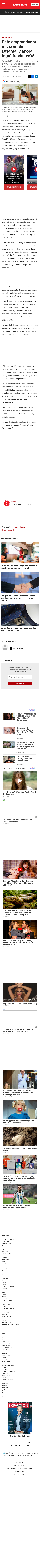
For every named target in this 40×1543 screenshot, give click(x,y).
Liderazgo (6, 1357)
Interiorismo (6, 1330)
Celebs (4, 1298)
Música (4, 1314)
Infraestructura (7, 1326)
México (4, 1261)
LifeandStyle (6, 1253)
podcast (13, 502)
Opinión (5, 1269)
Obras (4, 1247)
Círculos (5, 1281)
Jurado (4, 1397)
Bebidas (5, 1387)
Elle (3, 1293)
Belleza (5, 1284)
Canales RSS (19, 1471)
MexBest (5, 1383)
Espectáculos (7, 1277)
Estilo (4, 1306)
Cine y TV (5, 1312)
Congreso (5, 1263)
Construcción (7, 1322)
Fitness (16, 527)
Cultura (4, 1288)
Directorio (19, 1474)
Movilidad (5, 1342)
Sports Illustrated (8, 1365)
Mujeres (5, 1251)
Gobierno (5, 1259)
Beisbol (5, 1369)
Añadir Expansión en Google (12, 81)
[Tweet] (29, 76)
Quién (4, 1275)
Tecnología (7, 37)
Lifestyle (5, 1377)
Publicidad (19, 1462)
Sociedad (5, 1271)
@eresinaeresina (12, 116)
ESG (3, 1249)
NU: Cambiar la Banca (20, 1436)
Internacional (7, 1243)
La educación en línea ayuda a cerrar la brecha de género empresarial (19, 566)
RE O (11, 645)
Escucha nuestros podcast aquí (22, 504)
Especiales (6, 1361)
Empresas (20, 12)
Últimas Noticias (10, 12)
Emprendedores (8, 530)
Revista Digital (34, 4)
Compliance (19, 1465)
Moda (4, 1283)
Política (27, 12)
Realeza (5, 1279)
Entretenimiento (8, 1308)
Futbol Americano (8, 1371)
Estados (5, 1267)
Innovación (6, 1346)
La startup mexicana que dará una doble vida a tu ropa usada (19, 629)
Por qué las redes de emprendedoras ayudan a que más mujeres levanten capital (18, 597)
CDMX (4, 1265)
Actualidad (6, 1355)
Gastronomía (6, 1385)
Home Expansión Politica (11, 1239)
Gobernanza (6, 1340)
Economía (34, 12)
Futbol (4, 1367)
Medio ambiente (8, 1336)
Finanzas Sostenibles (10, 1344)
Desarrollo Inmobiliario (10, 1324)
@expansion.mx (20, 1445)
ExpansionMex (25, 1446)
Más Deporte (6, 1375)
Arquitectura (6, 1328)
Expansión (6, 1235)
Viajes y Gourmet (8, 1287)
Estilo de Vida (7, 1395)
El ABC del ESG (7, 1347)
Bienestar (5, 1393)
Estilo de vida (7, 1300)
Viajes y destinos (8, 1389)
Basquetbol (6, 1373)
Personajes (6, 1391)
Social (4, 1338)
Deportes (5, 1310)
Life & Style (6, 1304)
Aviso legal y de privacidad (19, 1468)
